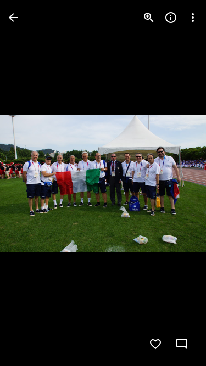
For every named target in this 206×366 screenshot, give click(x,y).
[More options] (193, 18)
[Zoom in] (149, 18)
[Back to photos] (13, 17)
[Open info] (171, 18)
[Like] (155, 344)
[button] (30, 183)
